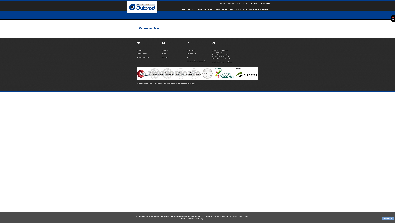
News (218, 9)
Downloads (240, 9)
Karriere (165, 57)
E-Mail (239, 4)
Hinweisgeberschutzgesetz (196, 61)
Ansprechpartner (143, 57)
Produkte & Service (195, 9)
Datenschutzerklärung (195, 219)
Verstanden (388, 218)
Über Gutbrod (209, 9)
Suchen (245, 4)
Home (184, 9)
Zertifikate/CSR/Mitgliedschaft (257, 9)
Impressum (230, 4)
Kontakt (222, 4)
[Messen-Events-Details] (393, 19)
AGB (188, 57)
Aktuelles (165, 50)
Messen (164, 54)
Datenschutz (191, 54)
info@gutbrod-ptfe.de (224, 62)
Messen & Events (228, 9)
